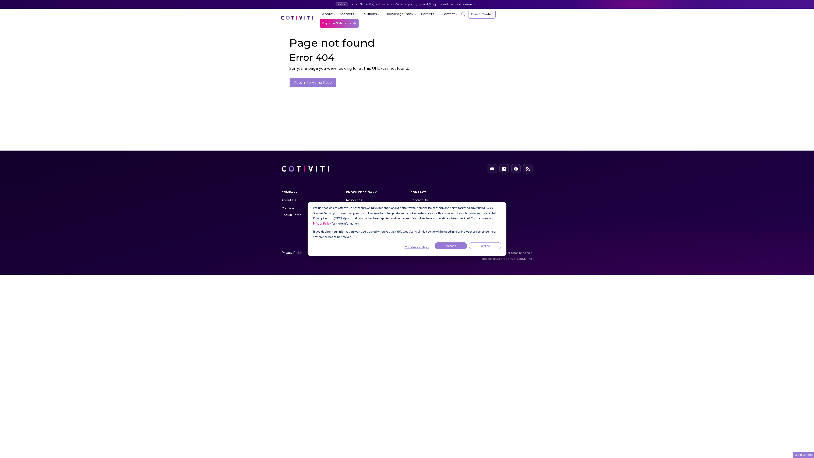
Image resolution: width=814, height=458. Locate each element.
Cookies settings (417, 247)
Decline (485, 245)
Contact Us (419, 200)
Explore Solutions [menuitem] (336, 23)
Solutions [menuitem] (369, 14)
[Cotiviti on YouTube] (492, 168)
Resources (354, 200)
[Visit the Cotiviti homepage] (297, 20)
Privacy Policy (322, 223)
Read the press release (456, 4)
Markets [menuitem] (347, 14)
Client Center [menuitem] (482, 14)
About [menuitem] (327, 14)
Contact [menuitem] (448, 14)
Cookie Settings (803, 454)
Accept (451, 245)
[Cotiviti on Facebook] (516, 168)
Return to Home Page (313, 83)
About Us (289, 200)
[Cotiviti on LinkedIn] (504, 168)
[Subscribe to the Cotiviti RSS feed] (527, 168)
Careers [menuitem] (427, 14)
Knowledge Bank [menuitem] (399, 14)
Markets (288, 207)
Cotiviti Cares (291, 215)
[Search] (463, 14)
